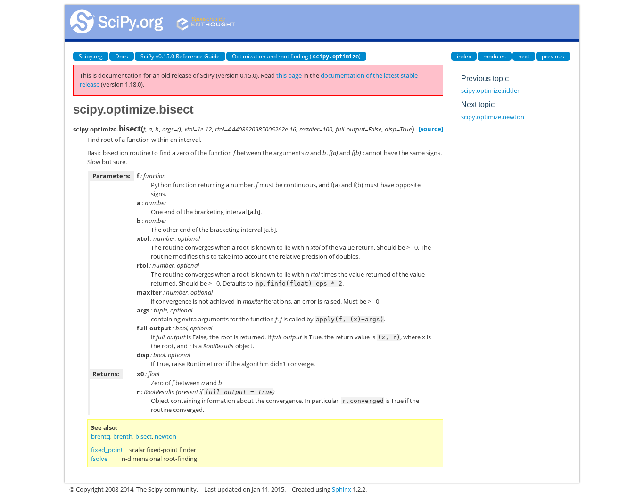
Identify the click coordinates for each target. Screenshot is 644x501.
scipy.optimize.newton (492, 117)
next (523, 56)
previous (553, 56)
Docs (121, 56)
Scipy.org (91, 56)
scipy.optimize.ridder (490, 90)
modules (494, 56)
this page (289, 75)
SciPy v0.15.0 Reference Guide (180, 56)
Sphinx (341, 489)
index (464, 56)
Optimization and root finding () (296, 56)
